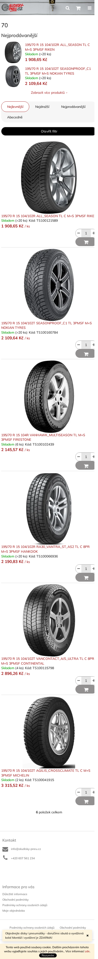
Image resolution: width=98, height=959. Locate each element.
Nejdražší (42, 107)
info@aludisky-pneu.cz (26, 849)
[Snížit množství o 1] (78, 233)
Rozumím (48, 955)
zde (87, 951)
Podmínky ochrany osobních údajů (24, 905)
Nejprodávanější (73, 107)
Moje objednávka (13, 910)
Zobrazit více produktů (48, 92)
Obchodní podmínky (15, 899)
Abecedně (15, 117)
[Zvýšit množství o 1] (94, 233)
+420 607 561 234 (23, 858)
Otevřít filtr (49, 131)
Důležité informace (14, 894)
